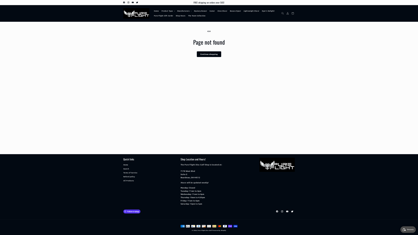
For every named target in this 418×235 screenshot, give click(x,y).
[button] (168, 11)
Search (126, 169)
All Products (128, 181)
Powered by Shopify (219, 230)
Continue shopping (209, 54)
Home (125, 165)
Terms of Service (130, 173)
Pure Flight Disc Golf (205, 230)
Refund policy (129, 176)
